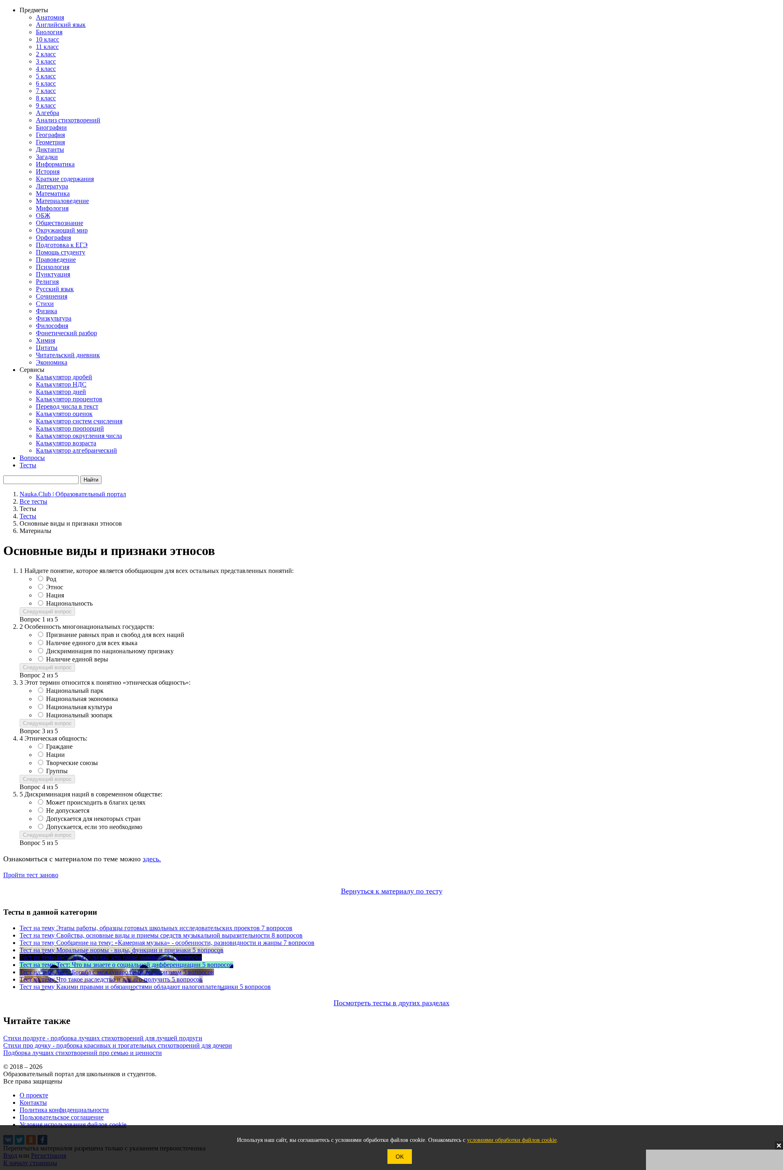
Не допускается (67, 810)
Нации (55, 754)
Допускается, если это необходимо (94, 826)
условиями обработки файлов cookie (512, 1140)
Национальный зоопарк (79, 715)
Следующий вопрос (47, 611)
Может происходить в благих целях (96, 802)
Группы (57, 770)
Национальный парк (75, 690)
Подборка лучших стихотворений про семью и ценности (82, 1052)
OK (400, 1156)
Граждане (59, 746)
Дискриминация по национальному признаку (110, 651)
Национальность (69, 603)
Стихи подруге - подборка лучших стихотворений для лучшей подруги (102, 1038)
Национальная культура (79, 706)
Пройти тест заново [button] (30, 874)
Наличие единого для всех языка (91, 642)
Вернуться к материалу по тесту (391, 891)
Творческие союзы (72, 762)
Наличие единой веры (77, 659)
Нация (55, 595)
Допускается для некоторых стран (93, 818)
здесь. (152, 859)
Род (51, 578)
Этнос (54, 587)
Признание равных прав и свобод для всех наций (115, 634)
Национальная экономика (82, 698)
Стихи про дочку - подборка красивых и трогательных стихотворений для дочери (117, 1045)
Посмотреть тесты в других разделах (391, 1003)
